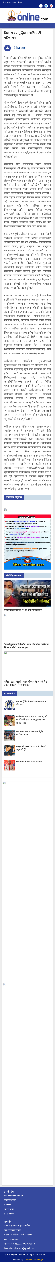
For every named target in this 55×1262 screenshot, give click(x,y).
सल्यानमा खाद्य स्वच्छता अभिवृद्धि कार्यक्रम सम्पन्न (30, 733)
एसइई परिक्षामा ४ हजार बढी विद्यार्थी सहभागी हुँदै (31, 748)
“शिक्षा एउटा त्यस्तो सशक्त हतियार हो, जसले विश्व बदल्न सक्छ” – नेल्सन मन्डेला (25, 683)
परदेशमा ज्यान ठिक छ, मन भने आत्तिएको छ (23, 610)
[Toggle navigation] (5, 25)
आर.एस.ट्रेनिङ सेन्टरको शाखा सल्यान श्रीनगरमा (31, 703)
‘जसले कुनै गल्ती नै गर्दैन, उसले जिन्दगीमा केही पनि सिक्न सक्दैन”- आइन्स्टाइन (26, 646)
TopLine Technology (34, 1260)
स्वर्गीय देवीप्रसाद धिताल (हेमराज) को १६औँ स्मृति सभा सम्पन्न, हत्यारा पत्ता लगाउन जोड (31, 720)
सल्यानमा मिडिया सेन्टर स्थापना (29, 761)
